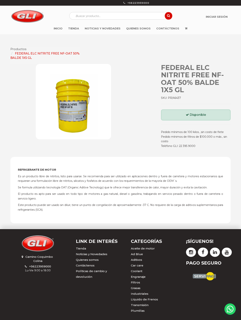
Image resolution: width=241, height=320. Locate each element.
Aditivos (136, 260)
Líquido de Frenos (144, 299)
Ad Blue (137, 254)
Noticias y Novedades (91, 254)
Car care (137, 265)
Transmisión (140, 305)
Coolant (136, 271)
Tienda (81, 248)
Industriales (139, 293)
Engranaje (138, 277)
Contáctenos (85, 265)
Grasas (135, 288)
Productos (18, 49)
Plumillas (138, 310)
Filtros (135, 282)
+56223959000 (40, 266)
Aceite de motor (143, 248)
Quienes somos (87, 260)
